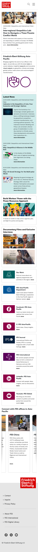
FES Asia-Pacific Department (22, 289)
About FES (9, 514)
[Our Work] (9, 274)
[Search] (29, 4)
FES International (23, 355)
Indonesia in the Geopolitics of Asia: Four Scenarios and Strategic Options (18, 105)
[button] (3, 17)
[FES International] (9, 357)
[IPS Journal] (9, 339)
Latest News (9, 97)
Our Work (20, 272)
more (32, 280)
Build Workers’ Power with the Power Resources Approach (17, 199)
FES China (14, 434)
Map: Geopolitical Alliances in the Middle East (18, 148)
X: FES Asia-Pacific (23, 324)
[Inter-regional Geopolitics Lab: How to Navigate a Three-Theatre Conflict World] (19, 17)
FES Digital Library (12, 522)
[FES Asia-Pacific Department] (9, 289)
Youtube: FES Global (24, 394)
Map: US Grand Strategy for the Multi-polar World (18, 173)
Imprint (7, 500)
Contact (8, 496)
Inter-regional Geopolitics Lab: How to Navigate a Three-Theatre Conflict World (18, 33)
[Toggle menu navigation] (33, 4)
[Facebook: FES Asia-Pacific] (9, 309)
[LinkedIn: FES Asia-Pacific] (9, 378)
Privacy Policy (10, 504)
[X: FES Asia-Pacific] (9, 326)
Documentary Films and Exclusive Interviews (19, 230)
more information (12, 45)
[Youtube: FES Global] (9, 395)
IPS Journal (20, 337)
